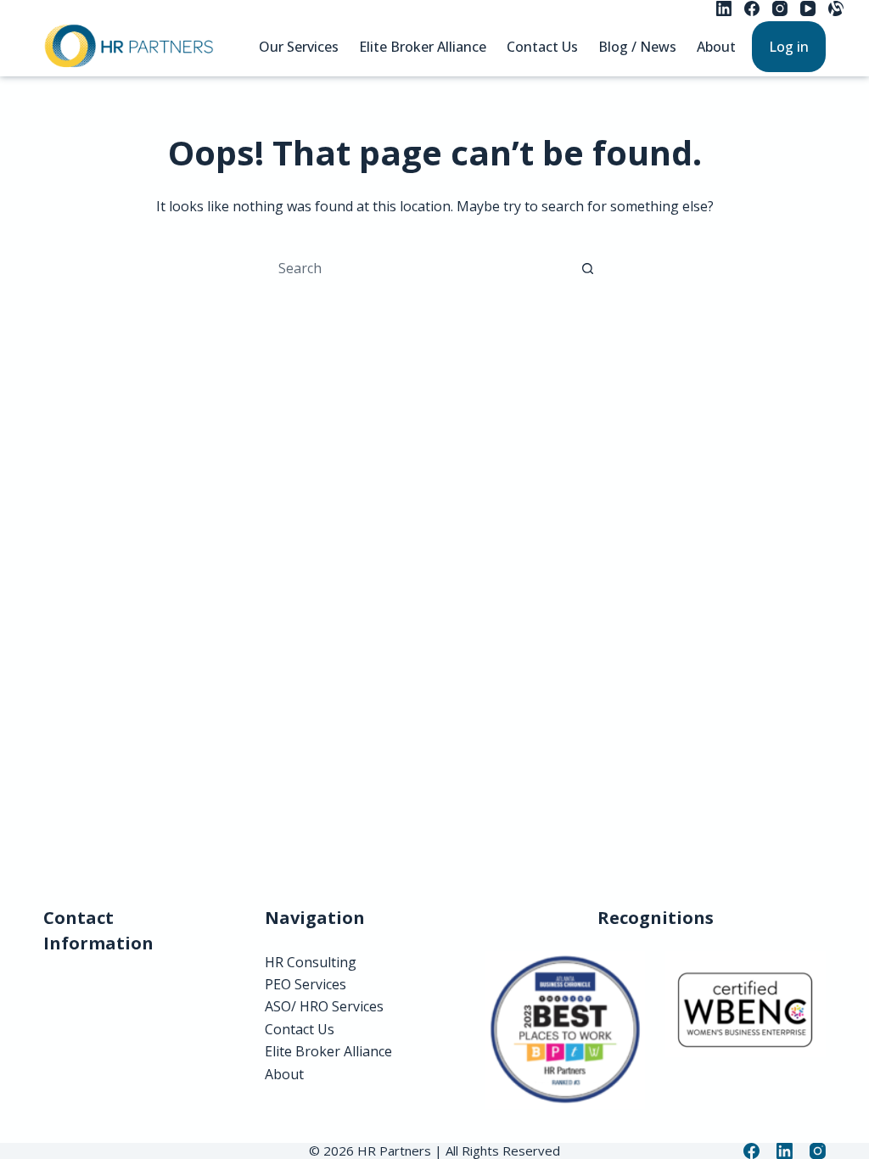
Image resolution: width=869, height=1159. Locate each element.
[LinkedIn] (724, 8)
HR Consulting (310, 962)
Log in (789, 46)
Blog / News (637, 46)
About (716, 46)
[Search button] (587, 268)
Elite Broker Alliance (422, 46)
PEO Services (305, 984)
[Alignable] (836, 8)
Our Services (299, 46)
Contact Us (542, 46)
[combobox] (418, 268)
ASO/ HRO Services (324, 1006)
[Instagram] (780, 8)
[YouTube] (808, 8)
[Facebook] (752, 8)
